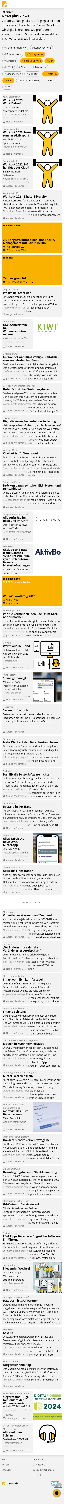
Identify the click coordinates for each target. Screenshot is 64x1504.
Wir (3, 1459)
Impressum (38, 1459)
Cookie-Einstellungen (43, 1469)
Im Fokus (6, 1464)
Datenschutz (39, 1464)
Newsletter (38, 1475)
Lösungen (6, 1469)
